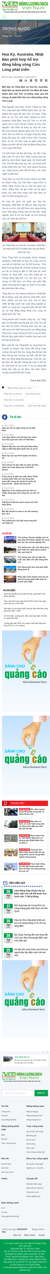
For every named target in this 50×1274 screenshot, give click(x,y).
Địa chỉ (17, 1235)
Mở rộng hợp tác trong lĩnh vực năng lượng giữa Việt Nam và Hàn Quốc (31, 908)
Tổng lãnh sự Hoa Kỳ (13, 394)
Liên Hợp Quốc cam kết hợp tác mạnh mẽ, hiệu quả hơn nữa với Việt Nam (19, 438)
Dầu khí (4, 1139)
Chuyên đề (31, 1178)
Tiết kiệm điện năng (34, 1184)
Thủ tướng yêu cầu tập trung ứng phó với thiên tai (19, 521)
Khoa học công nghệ (37, 1158)
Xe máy (4, 1212)
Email (41, 1235)
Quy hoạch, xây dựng (34, 1131)
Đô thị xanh (30, 1139)
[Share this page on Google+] (31, 80)
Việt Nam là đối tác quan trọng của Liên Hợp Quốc (20, 503)
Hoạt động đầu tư (22, 1057)
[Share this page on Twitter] (36, 80)
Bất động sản (31, 1135)
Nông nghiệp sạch (33, 1196)
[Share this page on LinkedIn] (41, 80)
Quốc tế (4, 1115)
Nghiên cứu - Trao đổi (34, 1168)
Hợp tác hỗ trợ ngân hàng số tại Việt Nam (18, 429)
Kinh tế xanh (6, 1164)
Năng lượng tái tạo (33, 1119)
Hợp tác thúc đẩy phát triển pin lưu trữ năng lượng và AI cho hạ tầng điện (30, 923)
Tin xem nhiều (9, 590)
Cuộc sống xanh (34, 1126)
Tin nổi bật (7, 533)
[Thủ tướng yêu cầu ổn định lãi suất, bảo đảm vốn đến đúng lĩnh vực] (10, 559)
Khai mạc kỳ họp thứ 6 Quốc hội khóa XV (19, 457)
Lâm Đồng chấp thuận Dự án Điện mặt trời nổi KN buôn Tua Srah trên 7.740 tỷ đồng (30, 893)
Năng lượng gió (32, 1111)
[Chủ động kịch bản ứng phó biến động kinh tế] (10, 569)
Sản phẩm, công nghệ (34, 1164)
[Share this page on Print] (26, 80)
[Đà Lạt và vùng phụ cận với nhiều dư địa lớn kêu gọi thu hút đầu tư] (8, 1060)
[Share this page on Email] (21, 80)
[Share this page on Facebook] (46, 80)
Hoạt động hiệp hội (8, 1119)
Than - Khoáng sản (8, 1143)
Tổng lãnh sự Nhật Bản (14, 405)
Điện (3, 1135)
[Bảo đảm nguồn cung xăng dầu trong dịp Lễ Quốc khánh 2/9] (11, 812)
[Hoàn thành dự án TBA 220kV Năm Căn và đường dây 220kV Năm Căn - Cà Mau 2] (11, 838)
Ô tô (3, 1208)
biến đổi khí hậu (33, 394)
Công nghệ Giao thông (10, 1216)
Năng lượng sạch (17, 882)
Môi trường (30, 1144)
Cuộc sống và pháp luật (35, 1152)
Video (4, 1178)
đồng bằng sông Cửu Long (19, 388)
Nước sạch (30, 1148)
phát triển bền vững (37, 405)
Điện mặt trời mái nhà (34, 1188)
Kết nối (5, 1158)
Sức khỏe (5, 1168)
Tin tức (18, 35)
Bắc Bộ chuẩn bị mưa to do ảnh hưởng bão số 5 (20, 512)
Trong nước (5, 1111)
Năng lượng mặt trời (34, 1115)
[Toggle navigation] (4, 17)
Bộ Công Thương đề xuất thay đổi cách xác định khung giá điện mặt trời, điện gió (31, 937)
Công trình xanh (32, 1192)
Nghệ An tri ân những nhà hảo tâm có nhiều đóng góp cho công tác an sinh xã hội (20, 492)
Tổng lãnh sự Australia (14, 400)
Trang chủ (7, 35)
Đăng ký (41, 1093)
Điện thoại (29, 1235)
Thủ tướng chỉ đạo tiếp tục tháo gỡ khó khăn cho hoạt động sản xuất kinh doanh (20, 467)
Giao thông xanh (10, 1202)
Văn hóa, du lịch (7, 1172)
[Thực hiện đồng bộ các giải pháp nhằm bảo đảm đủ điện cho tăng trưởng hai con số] (11, 866)
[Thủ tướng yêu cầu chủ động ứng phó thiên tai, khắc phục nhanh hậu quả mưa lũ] (10, 549)
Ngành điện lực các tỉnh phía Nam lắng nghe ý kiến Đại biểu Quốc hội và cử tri (20, 447)
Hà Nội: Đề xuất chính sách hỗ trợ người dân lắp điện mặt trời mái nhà (31, 952)
